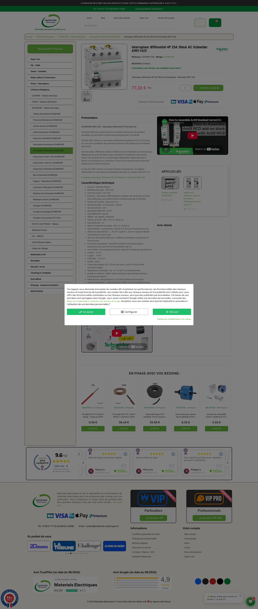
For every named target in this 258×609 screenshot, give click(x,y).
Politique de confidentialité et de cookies (174, 319)
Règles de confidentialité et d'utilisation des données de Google (93, 301)
